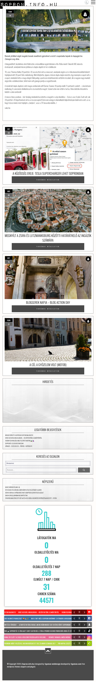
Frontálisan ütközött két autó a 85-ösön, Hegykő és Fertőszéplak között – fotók (31, 498)
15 (9, 262)
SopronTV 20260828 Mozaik (14, 443)
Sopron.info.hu (28, 663)
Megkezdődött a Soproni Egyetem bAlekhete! (19, 435)
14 (10, 15)
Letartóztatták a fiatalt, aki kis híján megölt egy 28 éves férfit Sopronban (38, 624)
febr (10, 11)
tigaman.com (76, 663)
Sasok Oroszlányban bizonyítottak (16, 495)
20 (9, 195)
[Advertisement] (47, 403)
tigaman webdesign (52, 663)
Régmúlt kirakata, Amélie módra (51, 637)
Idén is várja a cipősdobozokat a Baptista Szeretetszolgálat (24, 493)
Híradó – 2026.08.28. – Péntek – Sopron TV (18, 446)
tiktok (90, 631)
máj (8, 191)
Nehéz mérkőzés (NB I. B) (12, 487)
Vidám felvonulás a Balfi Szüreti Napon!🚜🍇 (19, 441)
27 (9, 324)
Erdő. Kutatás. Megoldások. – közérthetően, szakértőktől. (23, 438)
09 (9, 133)
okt (8, 129)
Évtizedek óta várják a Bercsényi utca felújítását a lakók (23, 490)
